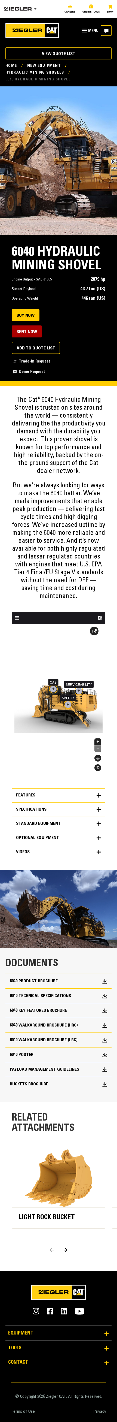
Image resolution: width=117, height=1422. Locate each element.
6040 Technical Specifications (40, 996)
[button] (65, 1250)
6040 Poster (21, 1055)
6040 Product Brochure (34, 981)
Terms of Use (23, 1411)
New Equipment (44, 66)
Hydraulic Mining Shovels (34, 73)
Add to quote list (36, 348)
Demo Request (32, 372)
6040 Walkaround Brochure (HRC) (44, 1025)
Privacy (99, 1411)
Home (11, 66)
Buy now (26, 315)
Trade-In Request (34, 361)
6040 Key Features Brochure (38, 1011)
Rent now (27, 332)
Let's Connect (106, 30)
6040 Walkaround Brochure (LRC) (44, 1040)
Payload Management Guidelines (44, 1069)
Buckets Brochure (29, 1084)
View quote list (58, 54)
